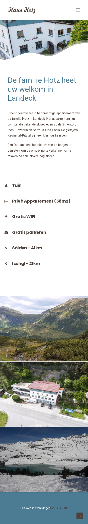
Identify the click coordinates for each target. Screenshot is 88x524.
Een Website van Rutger (35, 508)
